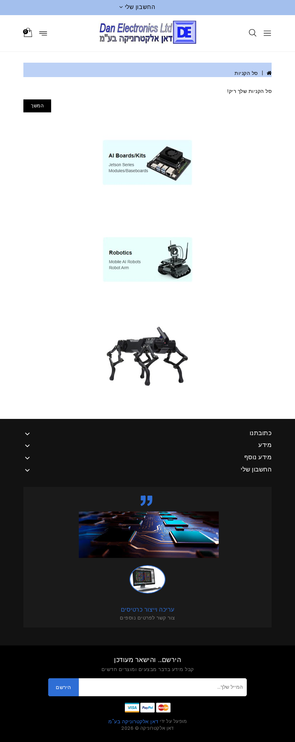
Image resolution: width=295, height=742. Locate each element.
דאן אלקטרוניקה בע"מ (133, 721)
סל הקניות (246, 73)
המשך (37, 105)
